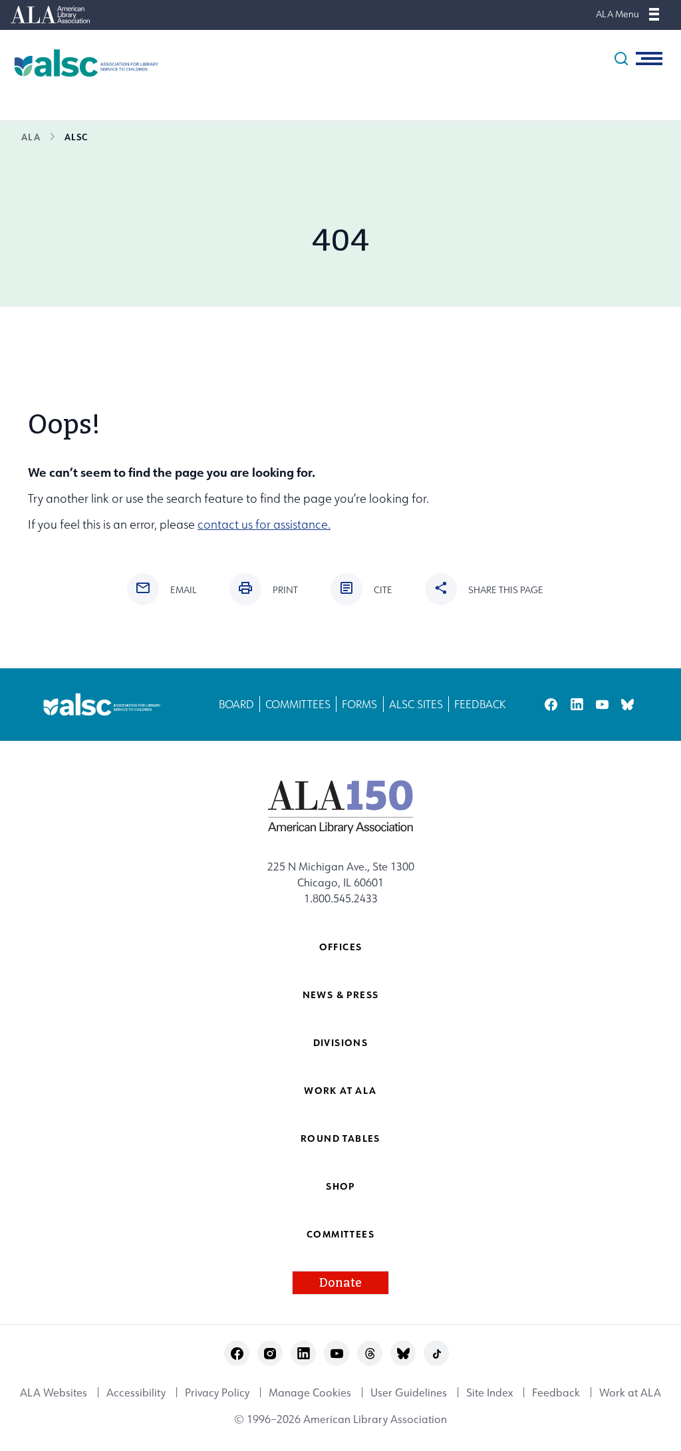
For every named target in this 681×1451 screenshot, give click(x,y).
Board (236, 704)
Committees (298, 704)
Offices (340, 946)
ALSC (76, 136)
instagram (270, 1353)
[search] (621, 58)
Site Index (489, 1392)
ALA (31, 136)
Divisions (340, 1042)
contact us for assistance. (264, 524)
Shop (340, 1186)
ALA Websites (53, 1392)
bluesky (627, 704)
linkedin (577, 704)
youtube (602, 705)
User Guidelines (408, 1392)
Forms (359, 704)
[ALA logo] (340, 807)
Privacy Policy (217, 1392)
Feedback (479, 704)
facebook (551, 704)
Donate (340, 1282)
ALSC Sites (416, 704)
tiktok (436, 1353)
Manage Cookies (310, 1392)
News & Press (341, 994)
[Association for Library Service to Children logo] (80, 63)
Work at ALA (340, 1090)
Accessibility (136, 1392)
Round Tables (340, 1138)
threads (370, 1353)
